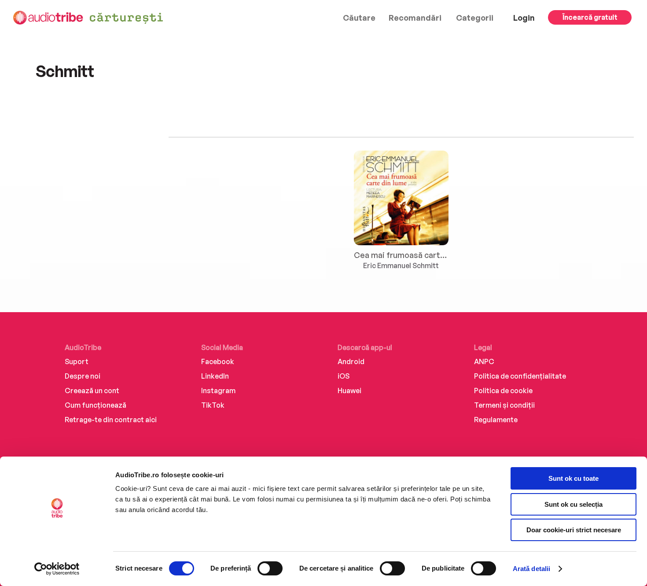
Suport (76, 361)
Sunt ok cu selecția (573, 504)
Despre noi (82, 376)
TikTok (212, 405)
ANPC (484, 361)
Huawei (349, 390)
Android (351, 361)
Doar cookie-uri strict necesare (573, 530)
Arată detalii (531, 568)
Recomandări (415, 18)
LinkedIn (215, 376)
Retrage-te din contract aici (111, 419)
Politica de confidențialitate (520, 376)
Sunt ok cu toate (573, 478)
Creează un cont (92, 390)
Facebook (217, 361)
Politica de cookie (503, 390)
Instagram (218, 390)
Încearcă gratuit (590, 17)
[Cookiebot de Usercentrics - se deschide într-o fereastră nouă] (57, 568)
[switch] (270, 568)
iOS (343, 376)
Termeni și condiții (504, 405)
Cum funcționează (95, 405)
